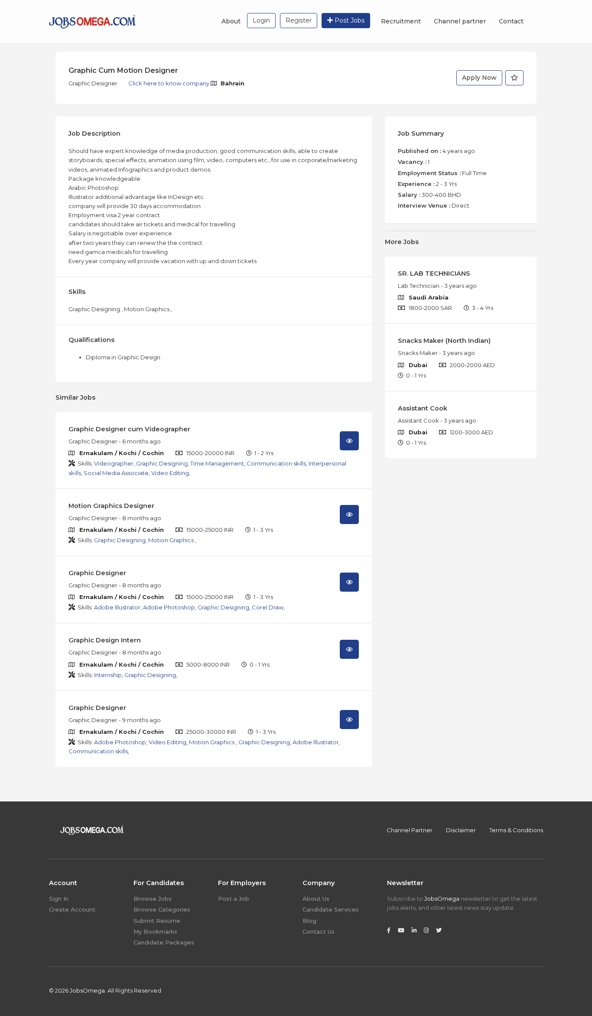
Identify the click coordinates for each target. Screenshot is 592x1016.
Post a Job (233, 898)
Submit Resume (156, 920)
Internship (108, 674)
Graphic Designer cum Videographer (129, 429)
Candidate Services (331, 909)
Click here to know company (169, 83)
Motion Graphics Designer (111, 506)
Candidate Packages (163, 942)
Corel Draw (267, 607)
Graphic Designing (162, 463)
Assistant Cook (422, 408)
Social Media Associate (116, 472)
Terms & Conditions (516, 830)
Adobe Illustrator (117, 607)
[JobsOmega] (92, 20)
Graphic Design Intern (104, 640)
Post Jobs (348, 20)
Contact (511, 21)
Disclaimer (461, 830)
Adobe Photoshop (169, 607)
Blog (309, 920)
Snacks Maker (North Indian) (444, 341)
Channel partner (460, 21)
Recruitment (401, 21)
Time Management (217, 463)
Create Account (72, 909)
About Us (316, 898)
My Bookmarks (155, 931)
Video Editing (170, 472)
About (231, 21)
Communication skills (276, 463)
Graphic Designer (97, 573)
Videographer (113, 463)
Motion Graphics (171, 540)
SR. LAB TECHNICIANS (434, 273)
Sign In (58, 898)
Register (299, 20)
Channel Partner (410, 830)
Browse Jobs (152, 898)
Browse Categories (161, 909)
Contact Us (319, 931)
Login (261, 20)
